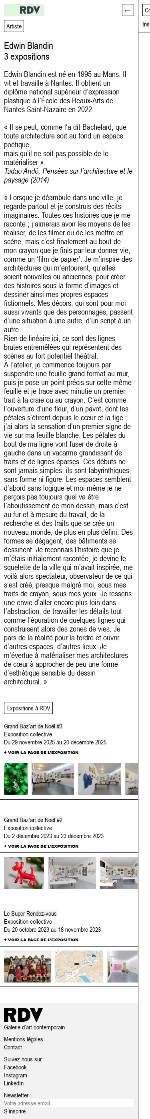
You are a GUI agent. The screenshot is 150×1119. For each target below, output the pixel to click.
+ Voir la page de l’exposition (41, 752)
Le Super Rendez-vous (30, 913)
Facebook (15, 1067)
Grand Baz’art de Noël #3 (33, 726)
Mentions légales (23, 1039)
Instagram (15, 1075)
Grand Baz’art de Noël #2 (33, 819)
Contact (13, 1047)
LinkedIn (14, 1083)
